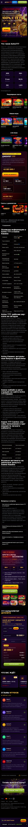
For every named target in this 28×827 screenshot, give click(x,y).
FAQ (7, 801)
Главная (3, 801)
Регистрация (22, 2)
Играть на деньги (10, 591)
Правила (16, 801)
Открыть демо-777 (10, 586)
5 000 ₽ (10, 628)
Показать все (14, 97)
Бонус (15, 29)
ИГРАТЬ (6, 29)
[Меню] (2, 2)
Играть (24, 813)
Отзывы (10, 801)
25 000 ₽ (22, 628)
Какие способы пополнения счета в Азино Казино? (12, 532)
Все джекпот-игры (22, 203)
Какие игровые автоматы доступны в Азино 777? (12, 543)
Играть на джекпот (10, 174)
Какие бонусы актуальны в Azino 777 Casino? (12, 526)
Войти (14, 2)
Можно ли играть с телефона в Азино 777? (12, 537)
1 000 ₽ (5, 628)
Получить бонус (14, 664)
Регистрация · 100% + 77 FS (14, 790)
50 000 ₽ (5, 631)
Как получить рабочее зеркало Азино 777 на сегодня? (14, 505)
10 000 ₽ (16, 628)
